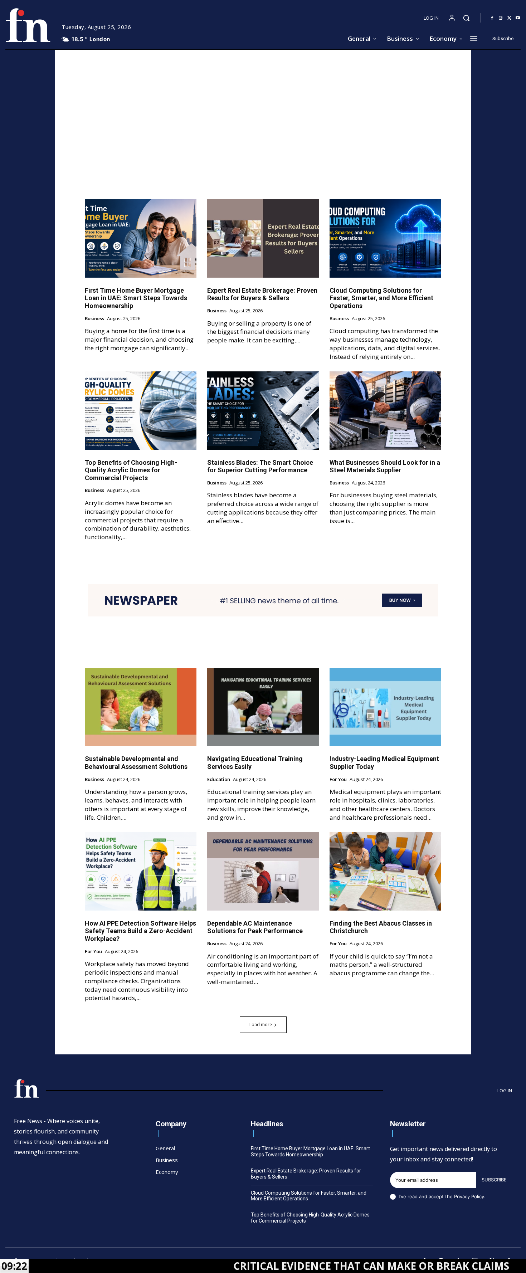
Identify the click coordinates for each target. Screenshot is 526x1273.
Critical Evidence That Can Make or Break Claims (312, 1266)
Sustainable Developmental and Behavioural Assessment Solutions (136, 762)
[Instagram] (500, 18)
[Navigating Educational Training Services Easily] (263, 707)
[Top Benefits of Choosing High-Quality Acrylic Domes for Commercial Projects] (140, 410)
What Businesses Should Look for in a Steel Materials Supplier (385, 466)
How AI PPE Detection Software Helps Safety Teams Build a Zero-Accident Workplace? (140, 931)
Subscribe (494, 1179)
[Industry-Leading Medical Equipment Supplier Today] (385, 707)
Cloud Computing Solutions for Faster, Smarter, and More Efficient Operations (381, 298)
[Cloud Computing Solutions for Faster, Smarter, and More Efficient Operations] (385, 238)
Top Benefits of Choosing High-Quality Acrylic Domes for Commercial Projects (131, 470)
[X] (509, 18)
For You (338, 779)
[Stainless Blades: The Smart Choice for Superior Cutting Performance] (263, 410)
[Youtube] (517, 18)
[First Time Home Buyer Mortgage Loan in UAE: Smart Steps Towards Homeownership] (140, 238)
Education (218, 779)
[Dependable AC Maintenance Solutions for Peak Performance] (263, 871)
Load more (260, 1024)
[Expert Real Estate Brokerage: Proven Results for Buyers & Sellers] (263, 238)
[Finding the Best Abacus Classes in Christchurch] (385, 871)
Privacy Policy (469, 1196)
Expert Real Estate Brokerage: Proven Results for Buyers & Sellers (262, 294)
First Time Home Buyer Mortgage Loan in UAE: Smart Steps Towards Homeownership (136, 298)
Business (94, 319)
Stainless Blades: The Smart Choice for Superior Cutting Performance (260, 466)
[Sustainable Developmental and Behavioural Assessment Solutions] (140, 707)
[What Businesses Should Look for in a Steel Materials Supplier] (385, 410)
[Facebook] (492, 18)
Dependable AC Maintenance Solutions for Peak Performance (255, 927)
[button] (466, 17)
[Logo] (28, 25)
